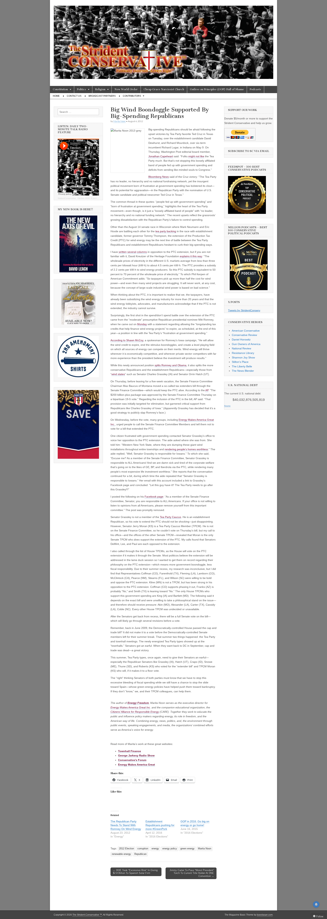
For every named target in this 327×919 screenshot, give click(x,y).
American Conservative (246, 330)
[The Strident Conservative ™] (163, 40)
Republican (140, 854)
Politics (81, 89)
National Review (241, 348)
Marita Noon (119, 121)
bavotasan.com (265, 915)
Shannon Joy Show (243, 357)
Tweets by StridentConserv (244, 310)
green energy (187, 848)
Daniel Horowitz (241, 339)
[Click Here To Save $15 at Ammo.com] (78, 457)
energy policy (169, 848)
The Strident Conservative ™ (87, 915)
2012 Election (126, 848)
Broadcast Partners (102, 96)
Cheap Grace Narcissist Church (164, 89)
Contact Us (74, 96)
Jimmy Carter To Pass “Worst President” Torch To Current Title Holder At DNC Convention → (192, 873)
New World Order (126, 89)
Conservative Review (244, 334)
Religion (100, 89)
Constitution (60, 89)
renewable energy (121, 854)
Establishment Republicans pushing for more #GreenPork (160, 825)
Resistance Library (243, 352)
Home (56, 96)
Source (227, 406)
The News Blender (243, 370)
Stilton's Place (240, 361)
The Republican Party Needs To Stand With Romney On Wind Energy (126, 825)
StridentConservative (67, 198)
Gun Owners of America (246, 344)
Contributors (132, 96)
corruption (142, 848)
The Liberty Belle (242, 366)
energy (155, 848)
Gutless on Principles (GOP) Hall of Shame (217, 89)
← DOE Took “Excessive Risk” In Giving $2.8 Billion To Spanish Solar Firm (135, 872)
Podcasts (255, 89)
